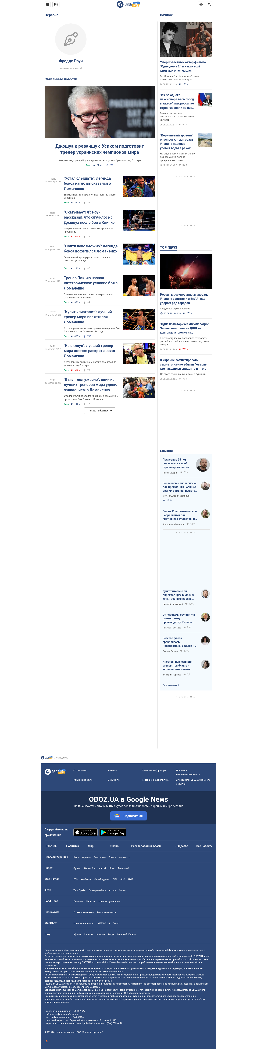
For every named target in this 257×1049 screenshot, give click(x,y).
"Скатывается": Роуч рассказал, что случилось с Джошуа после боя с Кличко (89, 217)
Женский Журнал (126, 934)
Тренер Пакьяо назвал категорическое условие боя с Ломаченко (90, 283)
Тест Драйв (79, 890)
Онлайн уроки (101, 879)
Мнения (166, 451)
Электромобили (97, 890)
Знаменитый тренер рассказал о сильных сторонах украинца (88, 259)
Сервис (123, 890)
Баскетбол (89, 868)
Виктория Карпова (172, 675)
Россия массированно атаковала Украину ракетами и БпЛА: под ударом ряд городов (184, 299)
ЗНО (122, 879)
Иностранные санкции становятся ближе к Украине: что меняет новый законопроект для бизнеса (179, 665)
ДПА (115, 879)
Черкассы (124, 857)
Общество (181, 846)
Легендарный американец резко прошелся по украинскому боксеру (90, 364)
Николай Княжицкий (173, 604)
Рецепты (78, 901)
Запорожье (100, 857)
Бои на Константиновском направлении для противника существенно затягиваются (180, 515)
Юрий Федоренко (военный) (176, 496)
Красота (101, 934)
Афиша (77, 934)
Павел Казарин (170, 473)
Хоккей (102, 868)
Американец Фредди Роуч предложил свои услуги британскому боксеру (99, 160)
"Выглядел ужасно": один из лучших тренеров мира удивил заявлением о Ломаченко (91, 384)
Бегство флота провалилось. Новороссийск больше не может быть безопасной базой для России (179, 642)
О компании (80, 770)
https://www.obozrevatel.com (160, 950)
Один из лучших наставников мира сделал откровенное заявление (88, 296)
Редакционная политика (155, 780)
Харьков (86, 857)
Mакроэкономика (106, 912)
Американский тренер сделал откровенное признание (88, 230)
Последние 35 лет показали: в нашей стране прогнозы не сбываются (176, 463)
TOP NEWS (168, 247)
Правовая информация (154, 770)
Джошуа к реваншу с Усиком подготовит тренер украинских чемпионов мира (99, 149)
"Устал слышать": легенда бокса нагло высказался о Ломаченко (87, 183)
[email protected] (85, 1023)
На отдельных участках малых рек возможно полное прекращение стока (177, 157)
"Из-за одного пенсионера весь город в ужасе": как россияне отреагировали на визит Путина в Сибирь (177, 101)
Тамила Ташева (170, 651)
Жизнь (114, 846)
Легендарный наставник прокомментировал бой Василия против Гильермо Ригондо (92, 330)
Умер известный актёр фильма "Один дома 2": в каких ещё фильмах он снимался (183, 66)
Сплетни (88, 934)
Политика (72, 846)
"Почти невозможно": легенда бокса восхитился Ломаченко (91, 249)
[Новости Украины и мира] (47, 758)
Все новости (204, 846)
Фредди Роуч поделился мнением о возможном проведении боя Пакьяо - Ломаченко (91, 398)
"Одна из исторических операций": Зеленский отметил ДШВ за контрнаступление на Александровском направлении (185, 328)
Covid (115, 923)
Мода (111, 934)
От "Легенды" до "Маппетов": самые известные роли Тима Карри (180, 78)
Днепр (112, 857)
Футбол (77, 868)
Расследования (141, 846)
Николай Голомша (172, 628)
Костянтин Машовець (173, 524)
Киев (76, 857)
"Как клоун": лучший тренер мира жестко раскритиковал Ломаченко (89, 350)
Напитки (90, 901)
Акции (112, 890)
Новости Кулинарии (109, 901)
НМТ (130, 879)
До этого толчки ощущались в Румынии (183, 374)
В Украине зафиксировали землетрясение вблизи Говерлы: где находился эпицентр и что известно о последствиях (184, 364)
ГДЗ (75, 879)
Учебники (86, 879)
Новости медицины (84, 923)
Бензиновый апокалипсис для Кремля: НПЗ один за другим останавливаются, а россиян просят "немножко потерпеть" (180, 487)
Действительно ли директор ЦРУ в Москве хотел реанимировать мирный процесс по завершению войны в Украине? (179, 595)
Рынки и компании (83, 912)
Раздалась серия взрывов (175, 308)
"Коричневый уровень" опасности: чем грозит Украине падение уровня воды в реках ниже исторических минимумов (177, 141)
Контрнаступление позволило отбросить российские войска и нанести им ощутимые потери (185, 341)
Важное (166, 15)
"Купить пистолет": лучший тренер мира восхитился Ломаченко (88, 317)
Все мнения (170, 685)
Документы (114, 780)
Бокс (88, 165)
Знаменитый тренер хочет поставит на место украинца (90, 196)
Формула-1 (123, 868)
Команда (112, 770)
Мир (91, 846)
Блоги (157, 846)
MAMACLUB (104, 923)
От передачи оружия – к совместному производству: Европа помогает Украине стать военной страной (179, 618)
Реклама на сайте (82, 780)
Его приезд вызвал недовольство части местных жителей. (177, 116)
